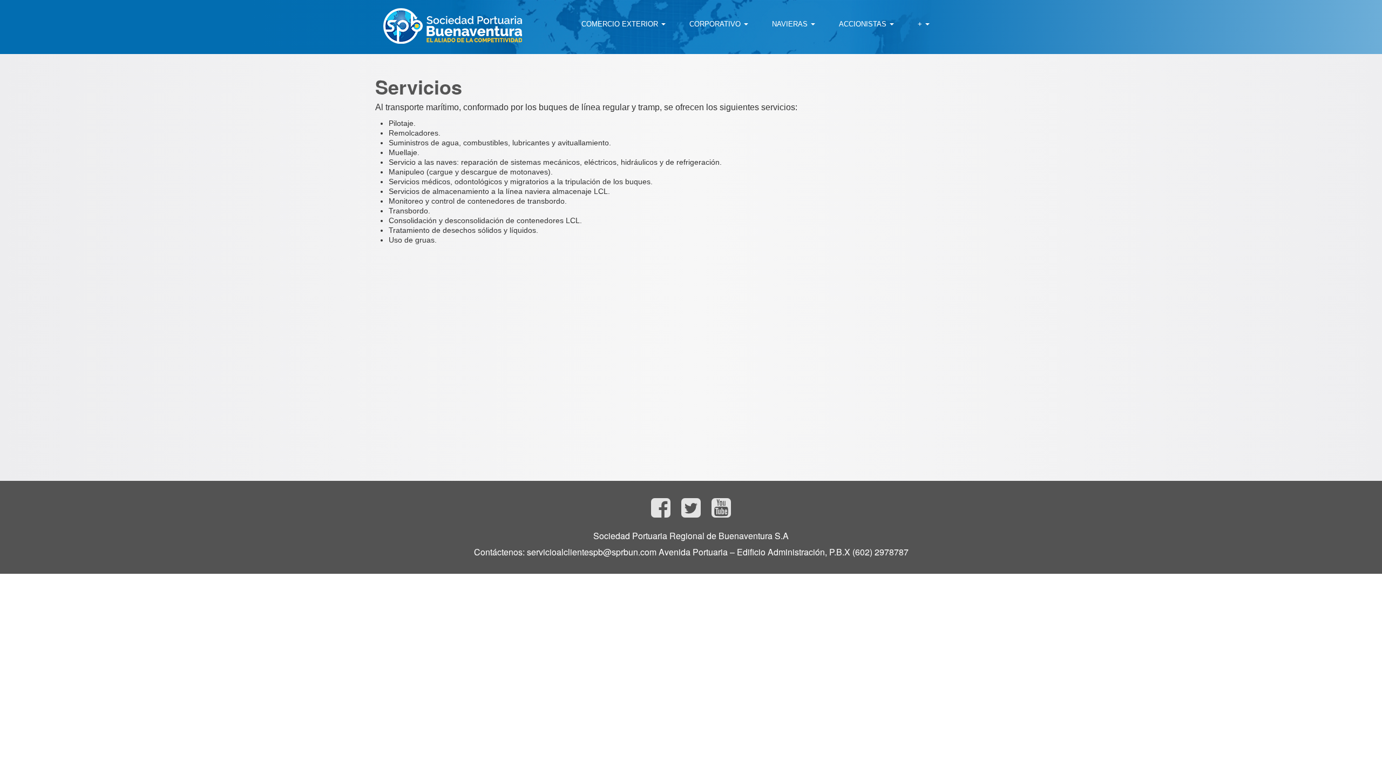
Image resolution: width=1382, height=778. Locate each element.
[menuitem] (624, 24)
